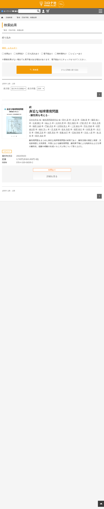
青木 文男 (96, 123)
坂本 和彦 (66, 129)
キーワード (8, 11)
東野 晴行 (78, 129)
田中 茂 (65, 120)
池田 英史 (52, 132)
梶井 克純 (39, 136)
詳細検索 (9, 17)
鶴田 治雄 (37, 126)
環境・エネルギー (9, 48)
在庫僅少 (20, 54)
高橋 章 (84, 120)
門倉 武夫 (49, 126)
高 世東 (54, 129)
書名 (16, 11)
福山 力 (48, 123)
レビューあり (76, 54)
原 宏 (74, 120)
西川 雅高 (72, 123)
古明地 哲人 (62, 126)
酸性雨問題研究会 (50, 120)
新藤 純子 (64, 132)
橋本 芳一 (43, 129)
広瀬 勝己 (37, 123)
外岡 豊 (89, 129)
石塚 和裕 (76, 132)
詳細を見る (52, 176)
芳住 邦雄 (88, 126)
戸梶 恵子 (84, 123)
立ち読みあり (33, 54)
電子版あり (48, 54)
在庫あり (8, 54)
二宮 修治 (76, 126)
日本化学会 (34, 120)
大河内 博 (59, 123)
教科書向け (62, 54)
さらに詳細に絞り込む (70, 70)
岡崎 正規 (39, 132)
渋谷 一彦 (88, 132)
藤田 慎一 (95, 120)
